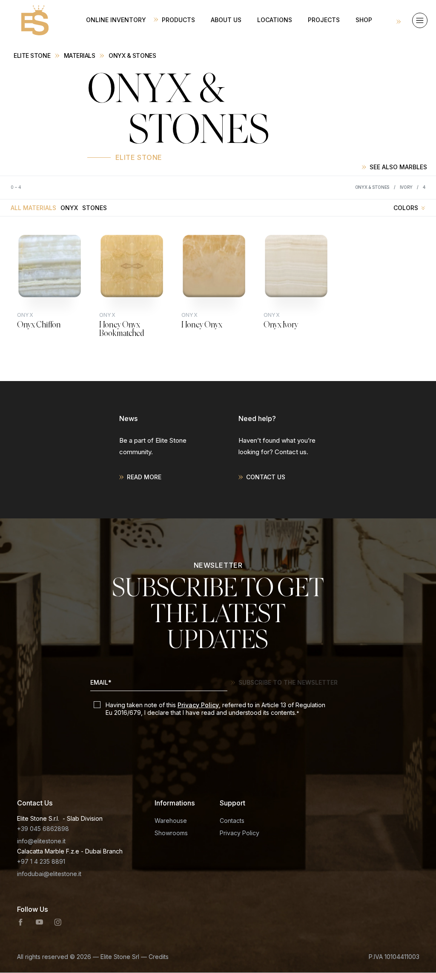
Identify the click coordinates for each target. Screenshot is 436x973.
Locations (274, 19)
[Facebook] (21, 922)
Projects (324, 19)
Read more (144, 477)
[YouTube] (39, 922)
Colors (405, 207)
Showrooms (171, 832)
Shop (364, 19)
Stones (94, 207)
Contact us (265, 477)
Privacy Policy (198, 704)
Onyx (69, 207)
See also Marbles (398, 167)
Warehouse (171, 820)
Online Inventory (116, 19)
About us (226, 19)
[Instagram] (58, 922)
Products (178, 19)
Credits (159, 956)
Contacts (232, 820)
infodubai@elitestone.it (49, 873)
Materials (79, 55)
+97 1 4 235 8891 (41, 861)
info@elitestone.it (41, 841)
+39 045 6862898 (43, 828)
